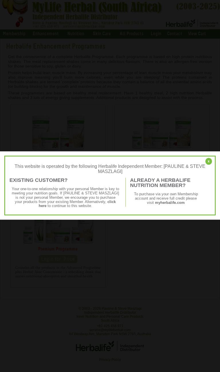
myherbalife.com (170, 202)
